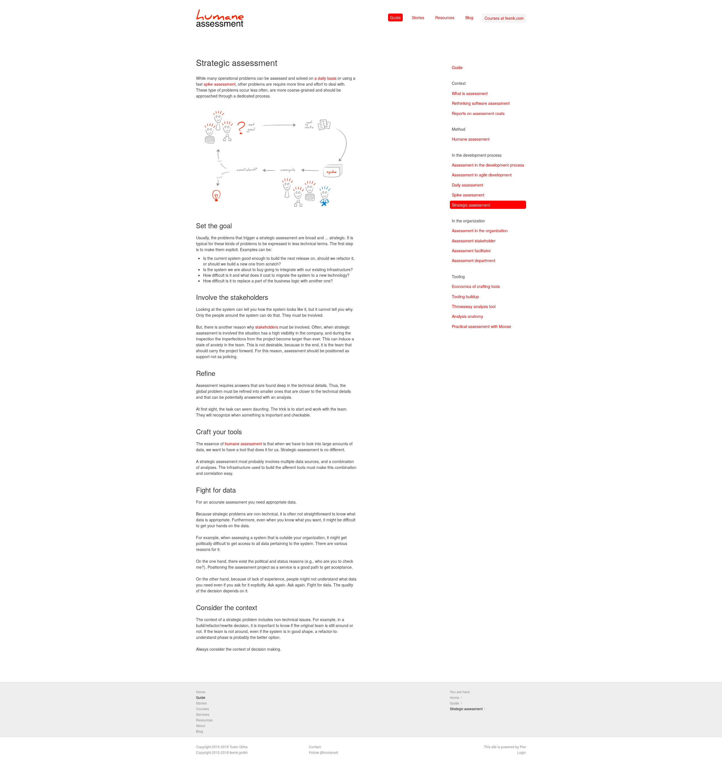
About (200, 725)
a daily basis (325, 78)
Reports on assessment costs (478, 113)
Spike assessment (468, 195)
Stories (418, 17)
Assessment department (473, 260)
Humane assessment (471, 139)
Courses (202, 708)
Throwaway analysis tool (474, 306)
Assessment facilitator (471, 250)
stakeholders (266, 327)
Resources (444, 17)
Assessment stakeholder (474, 240)
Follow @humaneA (323, 752)
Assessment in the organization (480, 230)
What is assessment (470, 93)
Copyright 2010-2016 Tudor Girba (222, 746)
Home (200, 691)
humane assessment (243, 443)
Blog (469, 17)
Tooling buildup (465, 296)
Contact (315, 746)
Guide (395, 17)
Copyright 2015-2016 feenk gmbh (222, 752)
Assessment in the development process (488, 165)
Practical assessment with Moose (481, 326)
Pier (523, 746)
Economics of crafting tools (476, 286)
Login (521, 752)
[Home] (220, 19)
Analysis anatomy (467, 316)
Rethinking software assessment (481, 103)
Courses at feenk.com (504, 18)
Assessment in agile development (482, 175)
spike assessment (219, 84)
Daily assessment (467, 185)
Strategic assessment (471, 205)
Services (202, 714)
